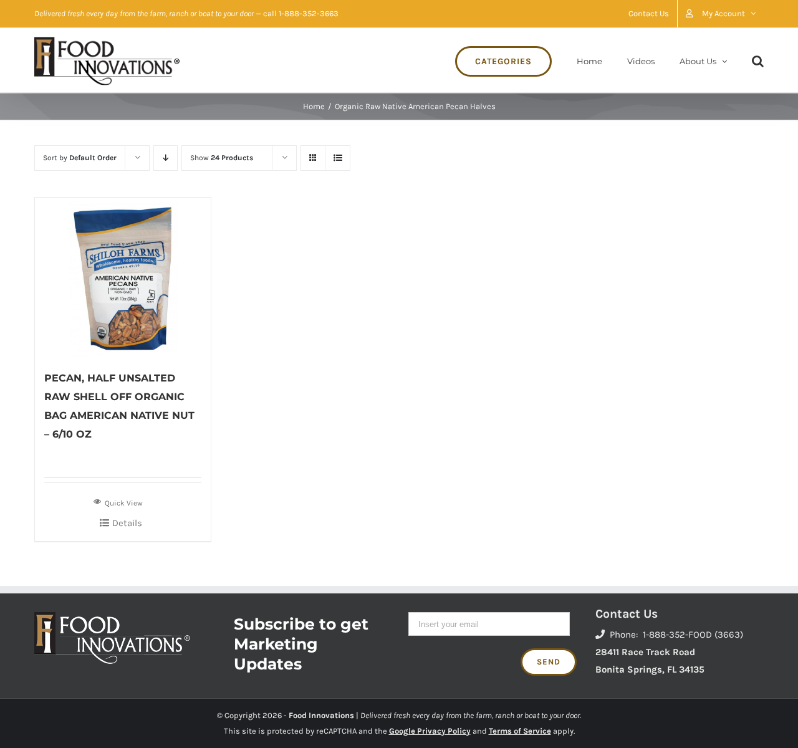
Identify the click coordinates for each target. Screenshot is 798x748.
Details (127, 523)
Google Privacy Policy (430, 731)
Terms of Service (520, 731)
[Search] (758, 60)
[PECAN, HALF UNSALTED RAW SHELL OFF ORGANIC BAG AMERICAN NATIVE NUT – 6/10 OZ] (123, 277)
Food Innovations (321, 715)
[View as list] (337, 158)
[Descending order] (165, 158)
